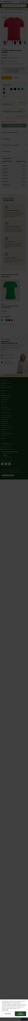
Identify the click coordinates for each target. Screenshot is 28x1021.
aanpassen (7, 1013)
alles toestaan (20, 1013)
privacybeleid (5, 1009)
